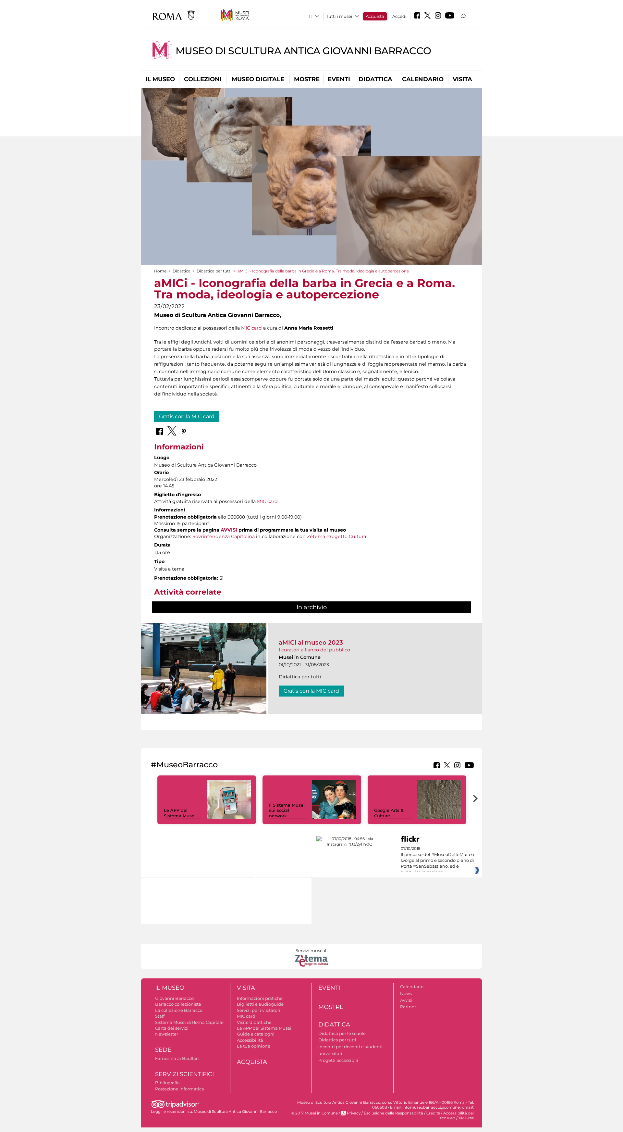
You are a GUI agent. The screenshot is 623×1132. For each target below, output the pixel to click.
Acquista (375, 16)
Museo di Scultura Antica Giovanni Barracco (303, 51)
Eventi (339, 79)
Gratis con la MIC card (186, 416)
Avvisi (406, 1000)
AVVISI (229, 530)
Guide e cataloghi (256, 1034)
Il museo (160, 79)
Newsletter (166, 1034)
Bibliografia (167, 1082)
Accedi (399, 16)
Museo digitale (258, 79)
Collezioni (203, 79)
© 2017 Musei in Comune (314, 1113)
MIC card (251, 328)
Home (160, 271)
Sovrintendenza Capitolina (223, 536)
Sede (163, 1050)
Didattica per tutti (214, 271)
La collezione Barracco (178, 1010)
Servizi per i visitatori (258, 1010)
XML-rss (466, 1118)
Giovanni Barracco (174, 998)
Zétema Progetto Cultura (336, 536)
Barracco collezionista (178, 1004)
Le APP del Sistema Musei (180, 813)
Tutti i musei (339, 16)
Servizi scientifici (184, 1074)
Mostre (307, 79)
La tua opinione (253, 1046)
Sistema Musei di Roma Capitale (189, 1022)
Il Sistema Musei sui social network (287, 810)
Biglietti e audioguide (260, 1004)
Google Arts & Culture (389, 813)
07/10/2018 (437, 860)
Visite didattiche (254, 1022)
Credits (433, 1113)
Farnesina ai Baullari (177, 1058)
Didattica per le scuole (342, 1033)
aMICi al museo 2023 (311, 642)
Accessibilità (250, 1040)
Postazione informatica (179, 1088)
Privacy (353, 1113)
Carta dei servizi (172, 1028)
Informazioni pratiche (260, 998)
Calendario (423, 79)
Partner (408, 1006)
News (406, 993)
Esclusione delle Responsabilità (393, 1113)
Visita (462, 79)
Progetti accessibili (338, 1060)
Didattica (375, 79)
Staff (160, 1016)
